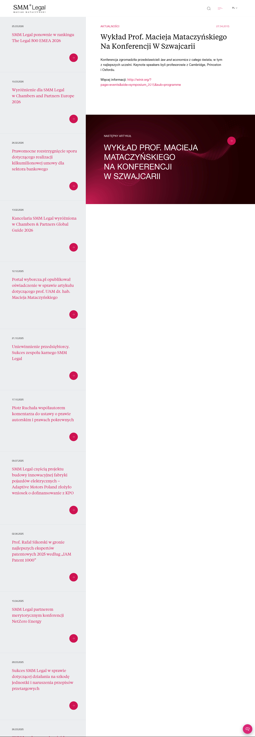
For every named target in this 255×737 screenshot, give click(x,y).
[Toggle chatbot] (247, 729)
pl (233, 8)
